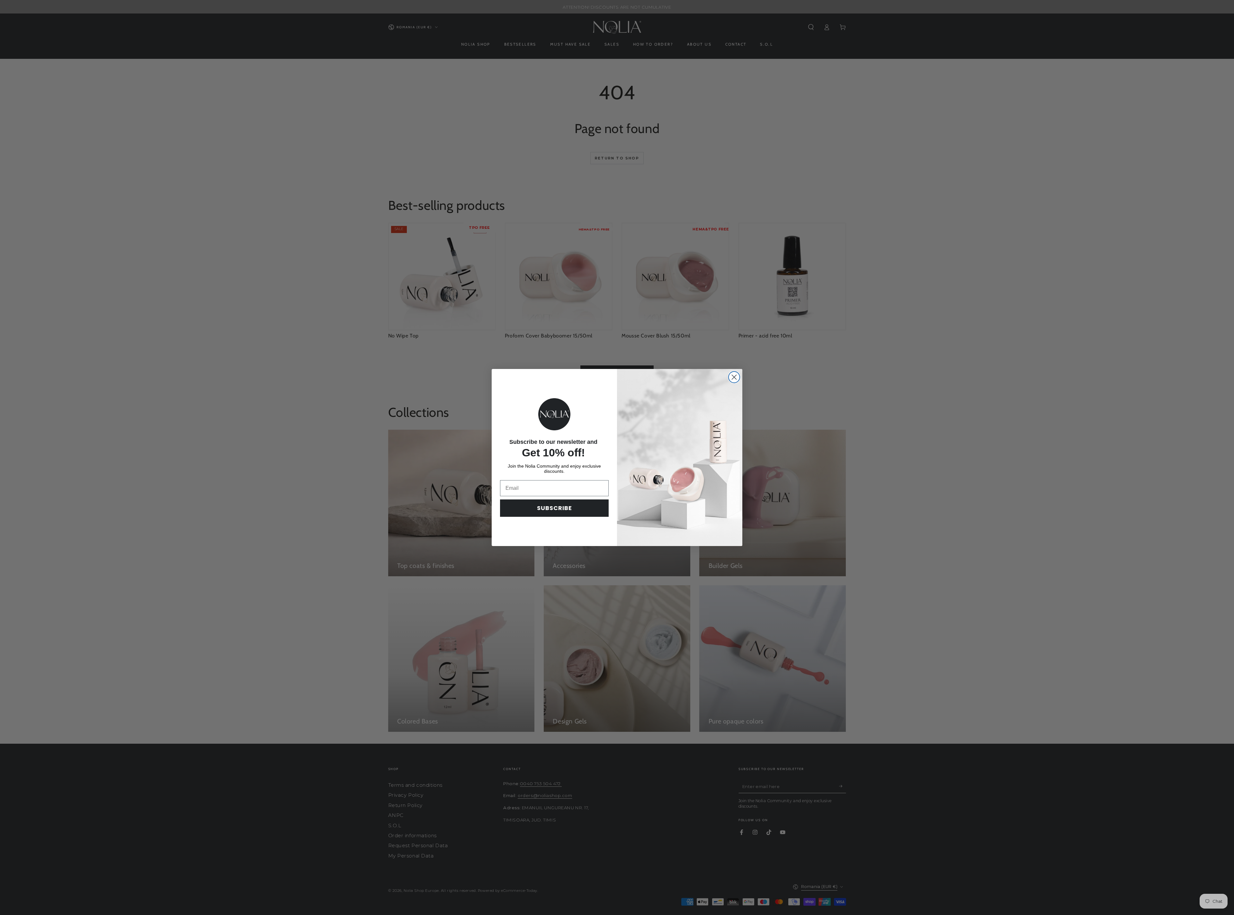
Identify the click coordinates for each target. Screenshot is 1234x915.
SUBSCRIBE (554, 508)
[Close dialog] (734, 377)
